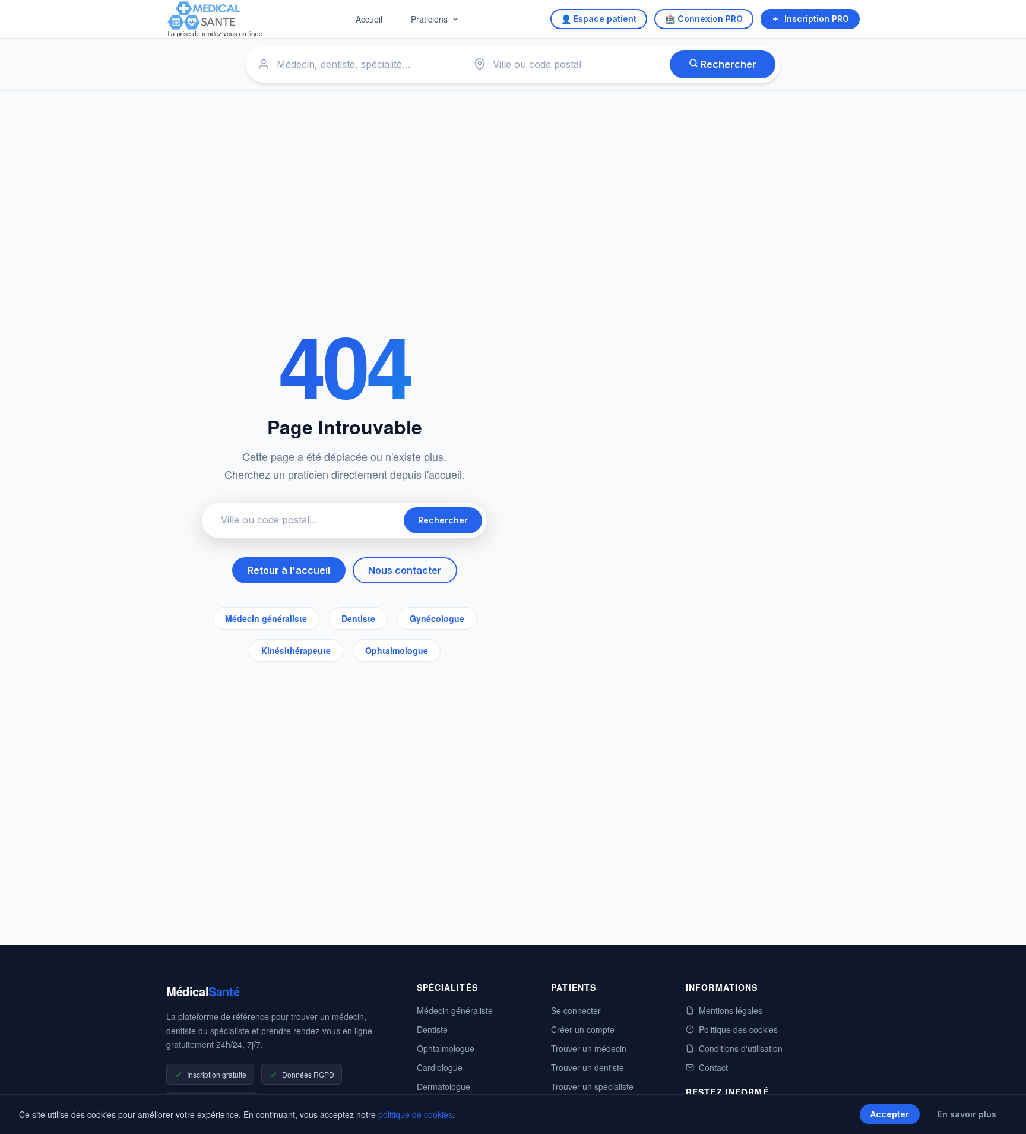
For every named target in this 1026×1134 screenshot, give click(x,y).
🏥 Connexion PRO (704, 19)
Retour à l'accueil (289, 570)
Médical (202, 991)
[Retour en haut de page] (1003, 1113)
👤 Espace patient (598, 19)
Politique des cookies (738, 1029)
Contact (713, 1067)
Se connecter (576, 1010)
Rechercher (727, 64)
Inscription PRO (816, 19)
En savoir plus (967, 1114)
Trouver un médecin (588, 1048)
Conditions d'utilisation (741, 1048)
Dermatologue (443, 1086)
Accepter (889, 1114)
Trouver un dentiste (587, 1067)
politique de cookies (415, 1114)
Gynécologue (437, 618)
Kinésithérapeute (296, 650)
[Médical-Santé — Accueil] (215, 19)
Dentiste (358, 618)
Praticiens (429, 19)
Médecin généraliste (266, 618)
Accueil (369, 19)
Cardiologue (440, 1067)
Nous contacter (405, 570)
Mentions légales (730, 1010)
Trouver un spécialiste (592, 1086)
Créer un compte (583, 1029)
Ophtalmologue (396, 650)
